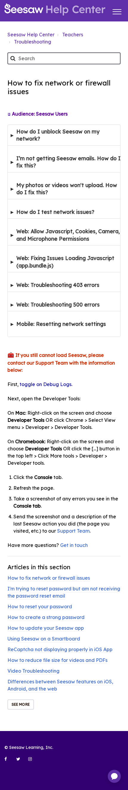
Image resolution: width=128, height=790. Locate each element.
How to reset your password (39, 606)
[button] (117, 11)
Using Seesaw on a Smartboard (43, 639)
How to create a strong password (46, 617)
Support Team (73, 531)
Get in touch (74, 545)
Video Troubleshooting (33, 671)
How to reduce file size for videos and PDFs (57, 660)
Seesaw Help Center (30, 35)
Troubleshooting (32, 42)
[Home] (54, 9)
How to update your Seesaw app (45, 628)
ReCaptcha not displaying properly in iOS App (60, 649)
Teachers (72, 35)
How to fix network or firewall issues (48, 578)
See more (21, 704)
